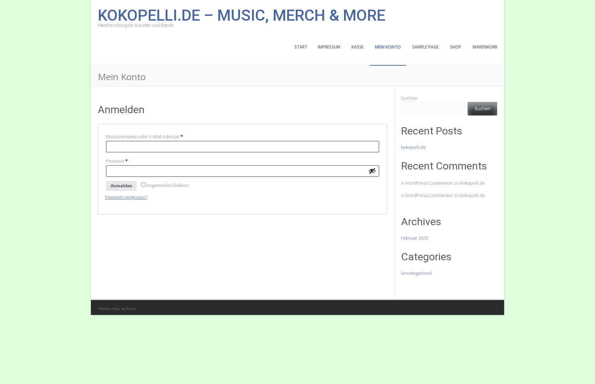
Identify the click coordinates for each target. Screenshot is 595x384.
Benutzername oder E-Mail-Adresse (156, 136)
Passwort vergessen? (126, 197)
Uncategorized (416, 273)
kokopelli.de (413, 147)
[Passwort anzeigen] (372, 171)
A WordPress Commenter (427, 195)
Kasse (358, 47)
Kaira (131, 308)
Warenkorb (484, 47)
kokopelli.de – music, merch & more (241, 14)
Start (300, 47)
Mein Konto (388, 47)
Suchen (409, 98)
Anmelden (121, 185)
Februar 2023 (414, 238)
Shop (455, 47)
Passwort (129, 160)
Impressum (329, 47)
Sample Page (425, 47)
